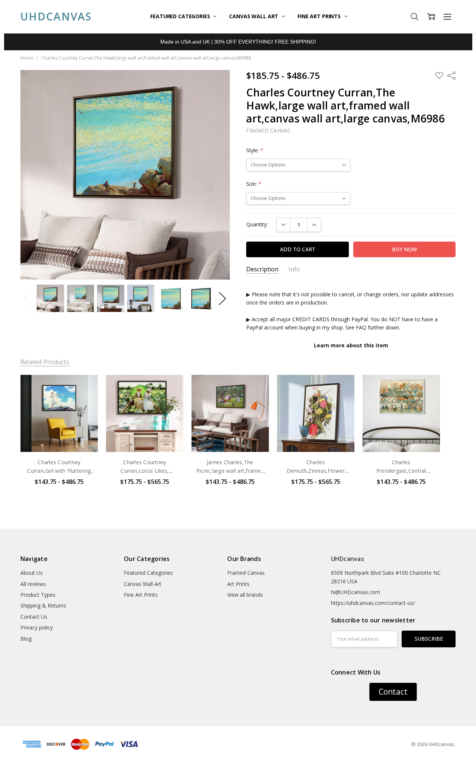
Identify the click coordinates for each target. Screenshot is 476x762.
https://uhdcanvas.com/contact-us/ (373, 602)
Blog (26, 638)
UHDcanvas (347, 559)
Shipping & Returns (43, 605)
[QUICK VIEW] (84, 388)
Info (294, 269)
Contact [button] (393, 691)
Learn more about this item (351, 345)
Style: (254, 150)
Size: (253, 183)
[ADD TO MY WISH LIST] (84, 400)
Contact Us (33, 616)
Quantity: (257, 224)
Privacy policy (36, 627)
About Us (31, 572)
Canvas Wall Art (254, 16)
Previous (27, 298)
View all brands (245, 594)
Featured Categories (180, 16)
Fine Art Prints (320, 16)
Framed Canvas (246, 572)
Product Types (37, 594)
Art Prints (238, 583)
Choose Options (59, 436)
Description (262, 269)
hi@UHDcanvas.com (355, 592)
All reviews (33, 583)
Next (222, 298)
